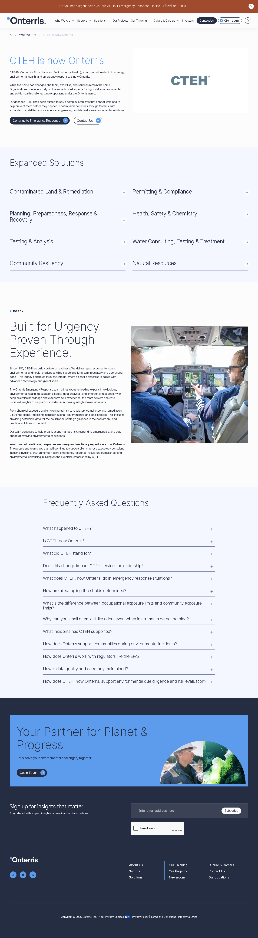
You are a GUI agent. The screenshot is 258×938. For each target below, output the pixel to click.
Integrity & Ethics (187, 916)
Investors (188, 20)
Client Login (231, 20)
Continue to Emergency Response (36, 120)
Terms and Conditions (163, 916)
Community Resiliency (36, 263)
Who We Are (27, 35)
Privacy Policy (140, 916)
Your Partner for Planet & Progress (82, 738)
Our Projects (120, 20)
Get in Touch (29, 773)
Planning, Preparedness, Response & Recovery (53, 216)
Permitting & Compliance (162, 191)
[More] (73, 20)
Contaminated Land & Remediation (51, 191)
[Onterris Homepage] (11, 35)
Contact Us (207, 20)
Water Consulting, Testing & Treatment (179, 241)
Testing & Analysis (31, 241)
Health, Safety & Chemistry (165, 213)
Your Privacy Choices (111, 916)
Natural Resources (155, 263)
